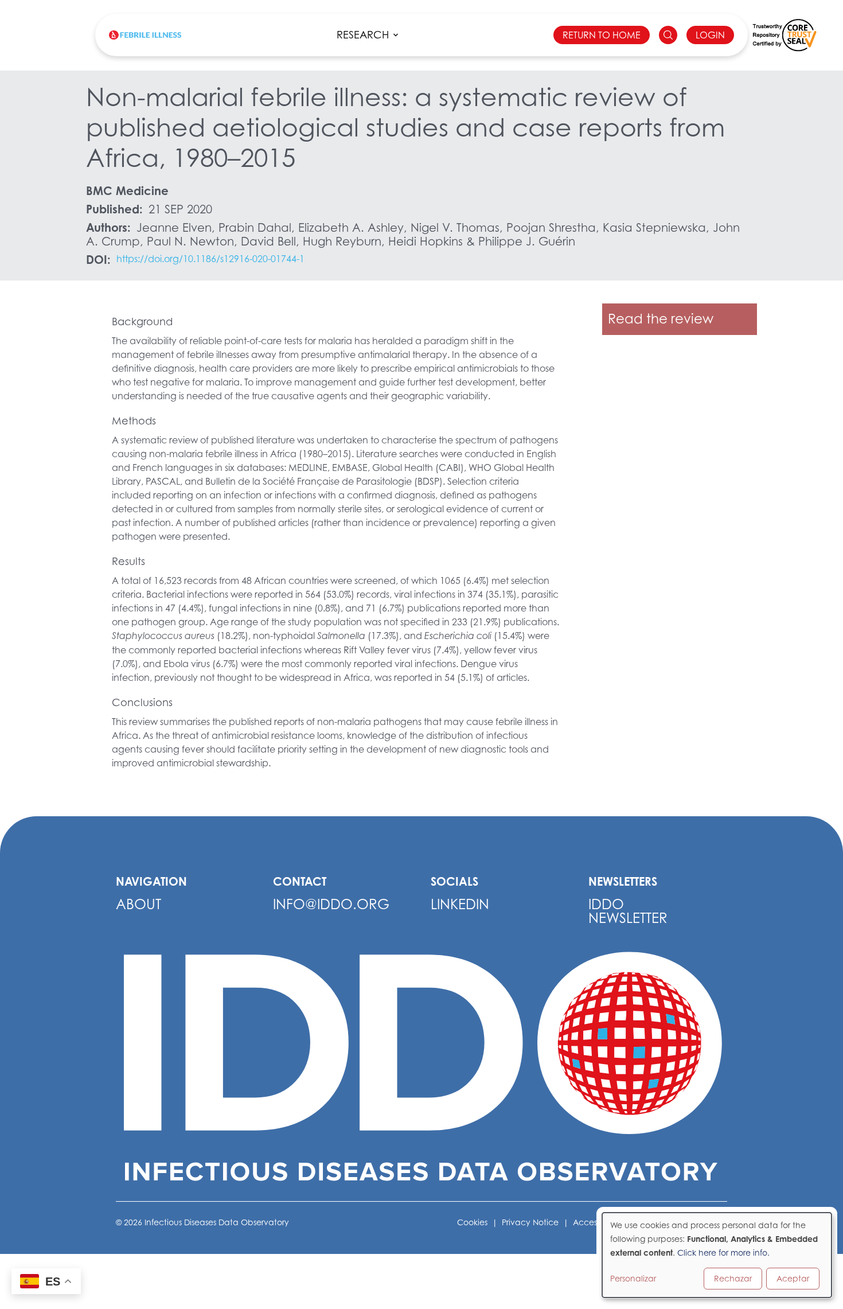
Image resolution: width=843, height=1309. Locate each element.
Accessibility (596, 1222)
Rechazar (733, 1278)
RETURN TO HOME (602, 35)
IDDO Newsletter (628, 911)
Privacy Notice (530, 1222)
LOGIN (710, 35)
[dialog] (717, 1255)
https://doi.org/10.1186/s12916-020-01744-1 (210, 258)
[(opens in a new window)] (784, 35)
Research (363, 35)
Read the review (660, 318)
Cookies (472, 1222)
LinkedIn (460, 904)
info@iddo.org (331, 904)
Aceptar (792, 1278)
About (138, 904)
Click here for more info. (723, 1252)
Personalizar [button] (633, 1278)
